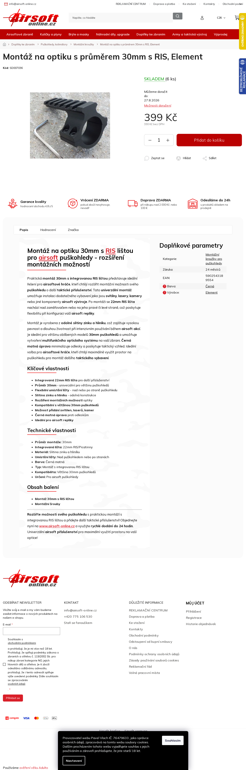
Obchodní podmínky (144, 635)
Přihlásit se (13, 698)
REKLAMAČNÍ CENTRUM (131, 3)
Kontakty (209, 3)
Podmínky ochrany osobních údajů (154, 654)
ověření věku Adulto (33, 768)
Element (212, 292)
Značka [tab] (73, 230)
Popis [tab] (24, 230)
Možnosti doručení (157, 105)
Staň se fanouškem (78, 623)
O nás (133, 648)
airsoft (48, 257)
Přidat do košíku (209, 140)
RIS (111, 250)
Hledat (177, 16)
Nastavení (74, 761)
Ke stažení (189, 3)
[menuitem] (20, 34)
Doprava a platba (164, 3)
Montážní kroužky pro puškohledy (214, 259)
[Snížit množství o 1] (150, 141)
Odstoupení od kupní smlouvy (150, 642)
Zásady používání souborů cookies (154, 660)
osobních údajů (16, 683)
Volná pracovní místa (144, 673)
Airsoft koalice (109, 731)
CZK (219, 17)
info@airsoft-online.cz (80, 610)
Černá (210, 286)
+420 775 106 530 (78, 616)
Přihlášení (193, 611)
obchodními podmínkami (22, 642)
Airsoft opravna (135, 731)
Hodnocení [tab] (48, 230)
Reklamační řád (140, 666)
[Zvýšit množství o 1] (168, 141)
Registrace (194, 618)
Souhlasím (173, 740)
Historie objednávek (201, 624)
